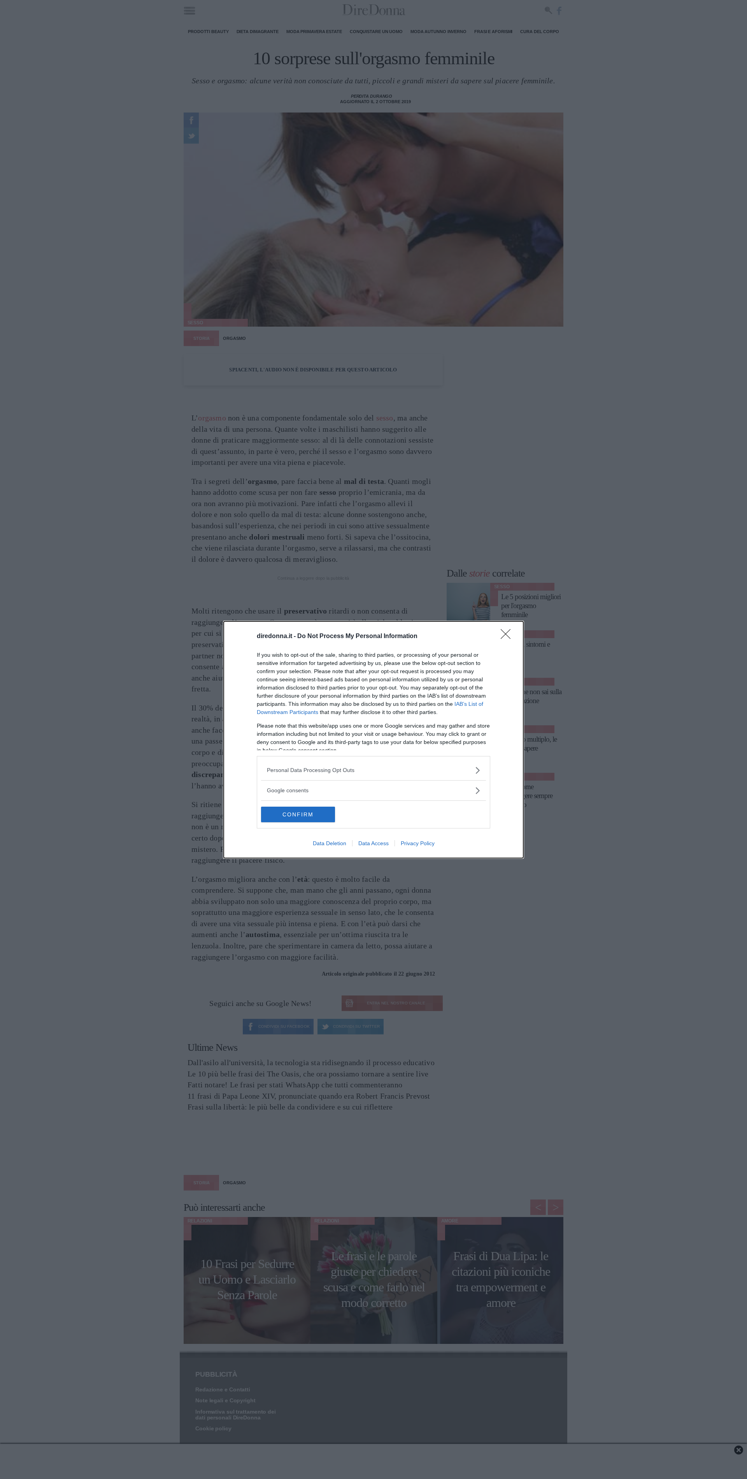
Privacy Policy (418, 843)
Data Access (373, 843)
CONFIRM (298, 814)
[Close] (508, 636)
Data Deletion (329, 843)
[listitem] (373, 770)
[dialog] (373, 739)
